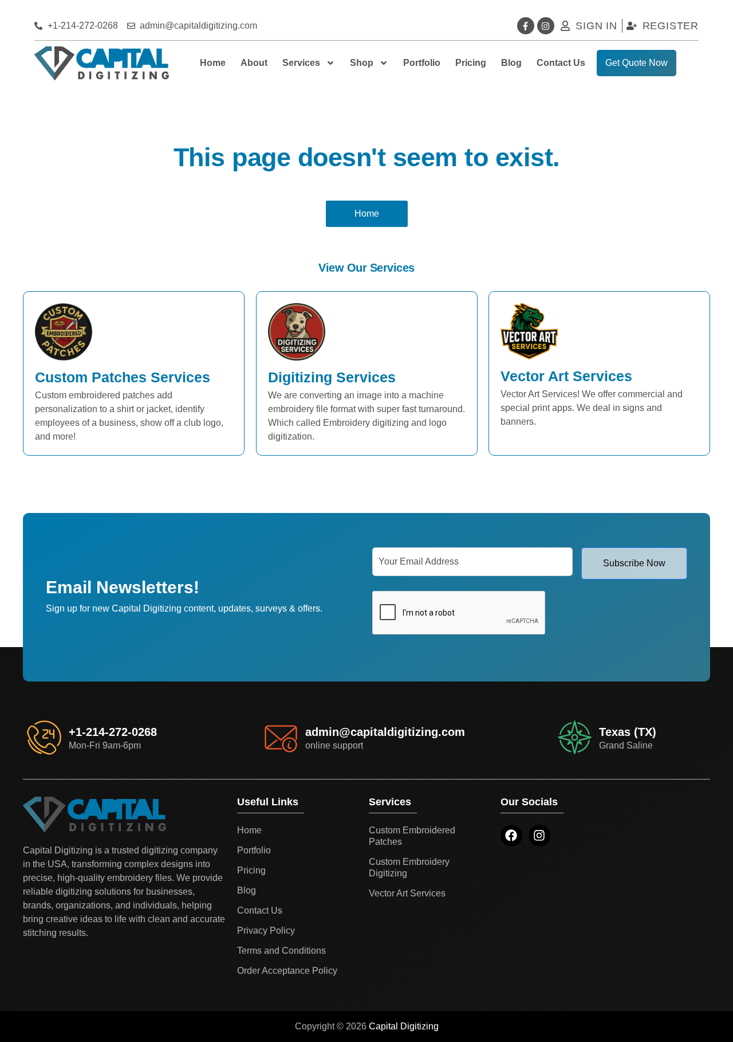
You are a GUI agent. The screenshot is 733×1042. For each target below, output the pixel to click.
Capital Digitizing (404, 1026)
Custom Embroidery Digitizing (409, 867)
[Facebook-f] (525, 25)
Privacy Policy (266, 930)
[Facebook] (511, 836)
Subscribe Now (634, 563)
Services (301, 63)
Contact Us (561, 63)
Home (213, 63)
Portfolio (421, 63)
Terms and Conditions (281, 950)
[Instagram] (545, 25)
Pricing (470, 63)
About (254, 63)
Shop (361, 63)
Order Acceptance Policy (287, 971)
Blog (511, 63)
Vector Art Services (407, 893)
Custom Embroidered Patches (412, 836)
